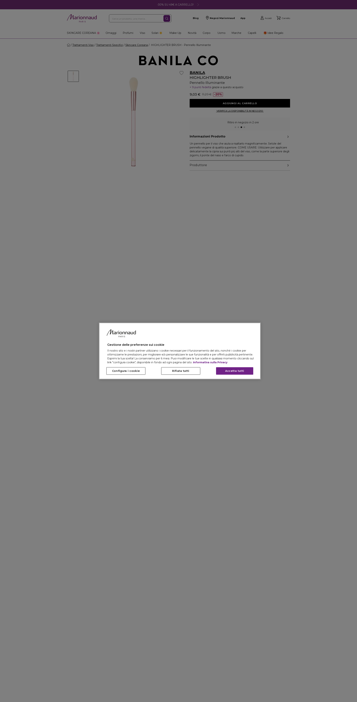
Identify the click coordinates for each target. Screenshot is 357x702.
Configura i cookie (126, 371)
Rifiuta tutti (180, 371)
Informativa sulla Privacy (210, 362)
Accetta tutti (234, 371)
